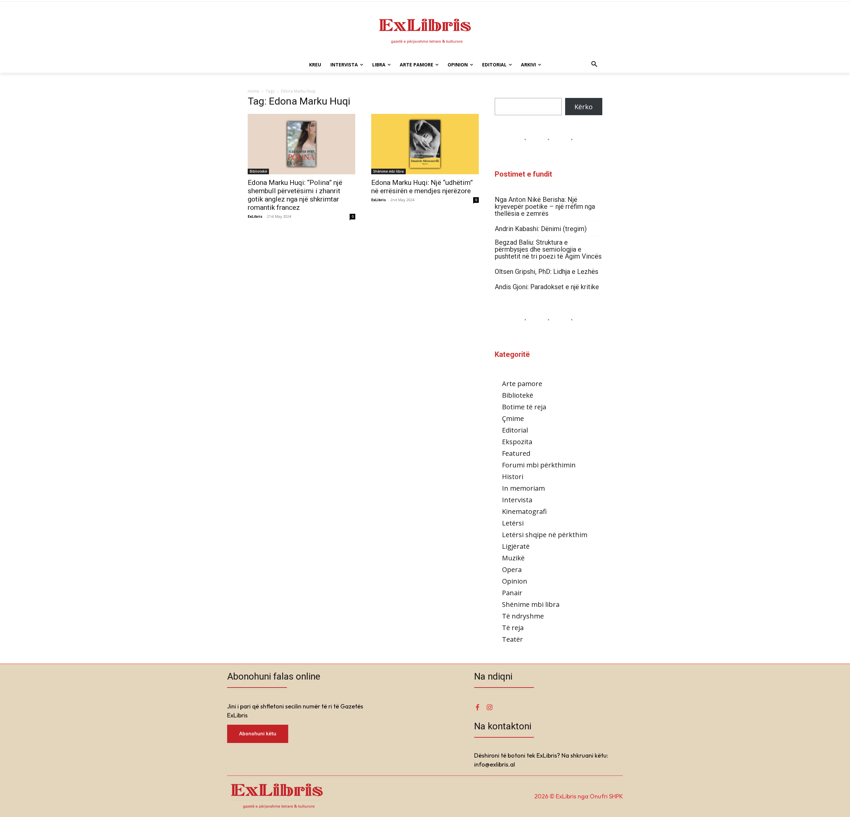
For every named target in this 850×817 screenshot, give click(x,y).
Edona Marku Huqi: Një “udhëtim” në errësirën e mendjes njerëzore (422, 187)
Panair (512, 592)
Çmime (513, 418)
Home (253, 91)
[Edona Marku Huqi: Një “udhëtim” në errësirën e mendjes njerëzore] (425, 144)
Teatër (512, 639)
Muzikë (513, 557)
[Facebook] (477, 707)
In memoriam (523, 488)
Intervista (517, 499)
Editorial (515, 430)
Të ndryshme (523, 616)
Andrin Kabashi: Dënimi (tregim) (541, 228)
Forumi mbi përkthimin (539, 464)
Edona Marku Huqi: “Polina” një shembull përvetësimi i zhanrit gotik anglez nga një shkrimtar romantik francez (295, 195)
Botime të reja (524, 406)
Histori (512, 476)
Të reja (513, 627)
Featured (516, 453)
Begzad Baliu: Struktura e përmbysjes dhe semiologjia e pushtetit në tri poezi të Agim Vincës (548, 249)
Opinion (514, 581)
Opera (512, 569)
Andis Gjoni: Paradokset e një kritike (547, 287)
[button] (594, 65)
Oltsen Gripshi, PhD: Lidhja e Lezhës (546, 271)
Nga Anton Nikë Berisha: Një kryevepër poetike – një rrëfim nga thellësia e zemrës (545, 206)
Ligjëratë (516, 546)
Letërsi (513, 523)
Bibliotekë (258, 171)
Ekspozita (517, 441)
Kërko (583, 106)
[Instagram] (489, 707)
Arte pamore (522, 383)
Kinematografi (524, 511)
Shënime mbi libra (388, 171)
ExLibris (255, 216)
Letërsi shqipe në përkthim (544, 534)
